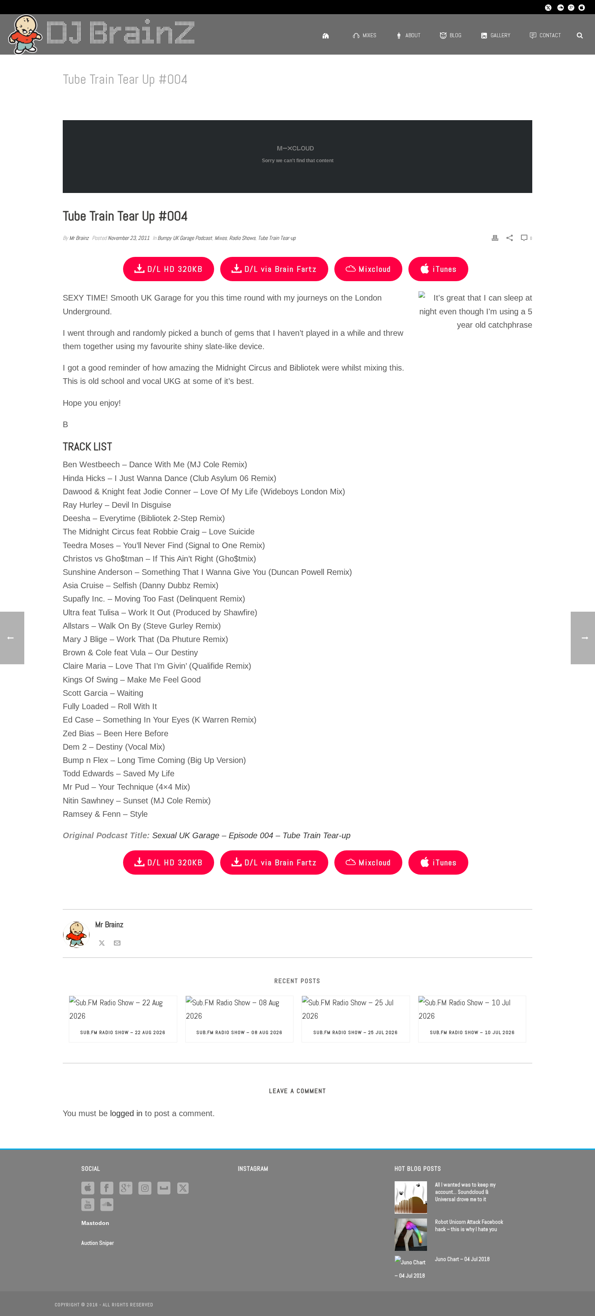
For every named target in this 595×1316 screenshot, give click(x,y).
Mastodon (95, 1223)
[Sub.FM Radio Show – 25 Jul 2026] (356, 1009)
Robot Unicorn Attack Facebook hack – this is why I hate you (469, 1226)
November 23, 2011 (128, 238)
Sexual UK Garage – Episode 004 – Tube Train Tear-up (251, 835)
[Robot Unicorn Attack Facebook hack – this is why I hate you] (411, 1235)
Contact (550, 35)
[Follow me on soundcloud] (106, 1205)
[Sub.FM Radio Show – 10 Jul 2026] (472, 1009)
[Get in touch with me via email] (117, 942)
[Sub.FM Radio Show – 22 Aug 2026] (123, 1009)
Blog (455, 35)
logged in (126, 1113)
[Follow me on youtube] (87, 1205)
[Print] (495, 237)
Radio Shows (242, 238)
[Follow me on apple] (87, 1188)
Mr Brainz (79, 238)
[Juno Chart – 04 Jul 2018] (411, 1269)
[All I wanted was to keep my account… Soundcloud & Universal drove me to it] (411, 1197)
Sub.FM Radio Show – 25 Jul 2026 (355, 1032)
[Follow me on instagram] (144, 1188)
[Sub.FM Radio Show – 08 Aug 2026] (239, 1009)
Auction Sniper (97, 1242)
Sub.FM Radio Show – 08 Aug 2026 (239, 1032)
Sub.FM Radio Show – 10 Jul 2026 (472, 1032)
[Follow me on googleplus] (125, 1188)
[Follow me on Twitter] (102, 942)
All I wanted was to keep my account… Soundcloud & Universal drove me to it (465, 1192)
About (413, 35)
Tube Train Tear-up (276, 238)
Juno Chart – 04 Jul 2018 (462, 1259)
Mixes (369, 35)
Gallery (500, 35)
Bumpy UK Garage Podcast (184, 238)
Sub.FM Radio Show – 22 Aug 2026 (123, 1032)
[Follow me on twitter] (182, 1188)
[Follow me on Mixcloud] (163, 1188)
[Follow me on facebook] (106, 1188)
